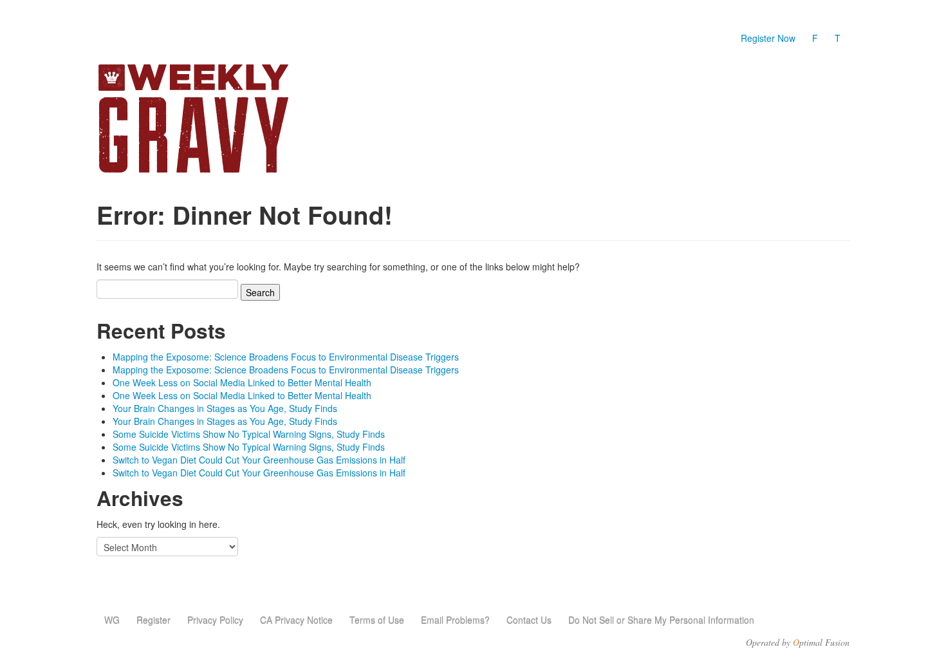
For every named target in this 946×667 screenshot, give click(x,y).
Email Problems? (455, 620)
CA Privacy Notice (296, 620)
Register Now (768, 38)
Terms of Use (376, 620)
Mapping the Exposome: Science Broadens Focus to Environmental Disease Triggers (286, 356)
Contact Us (529, 620)
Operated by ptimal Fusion (797, 642)
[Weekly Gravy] (216, 120)
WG (112, 620)
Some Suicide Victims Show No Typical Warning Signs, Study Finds (249, 433)
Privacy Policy (215, 620)
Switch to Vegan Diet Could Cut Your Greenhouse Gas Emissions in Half (259, 459)
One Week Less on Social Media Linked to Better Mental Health (242, 382)
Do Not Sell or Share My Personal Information (661, 620)
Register (153, 620)
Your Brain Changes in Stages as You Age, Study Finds (225, 408)
